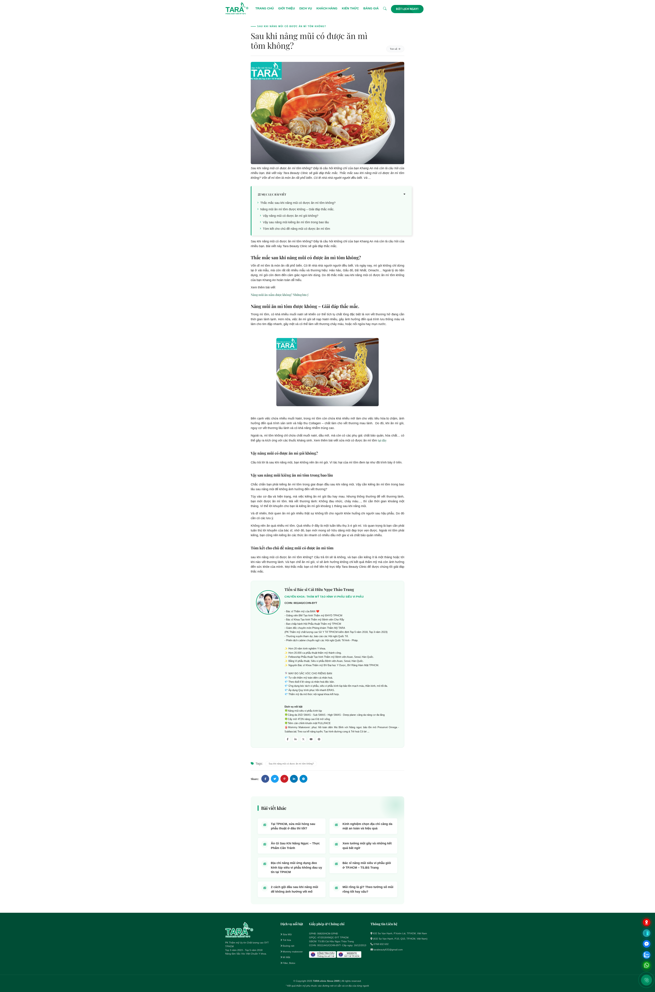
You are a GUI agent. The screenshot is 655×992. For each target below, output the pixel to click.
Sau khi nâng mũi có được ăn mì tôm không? (291, 763)
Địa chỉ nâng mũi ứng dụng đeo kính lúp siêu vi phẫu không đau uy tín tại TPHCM (296, 867)
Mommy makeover (293, 951)
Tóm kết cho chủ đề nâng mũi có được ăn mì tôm (296, 228)
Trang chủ (264, 8)
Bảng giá (371, 8)
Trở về (393, 49)
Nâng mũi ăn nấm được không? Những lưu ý (280, 295)
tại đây (382, 440)
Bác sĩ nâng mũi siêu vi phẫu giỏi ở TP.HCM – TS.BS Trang (367, 865)
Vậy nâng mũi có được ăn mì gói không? (290, 215)
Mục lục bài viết (273, 194)
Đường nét (288, 945)
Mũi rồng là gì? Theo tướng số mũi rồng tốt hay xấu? (368, 889)
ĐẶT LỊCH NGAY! (407, 8)
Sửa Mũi (287, 934)
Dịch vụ (305, 8)
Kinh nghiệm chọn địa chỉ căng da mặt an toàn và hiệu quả (367, 826)
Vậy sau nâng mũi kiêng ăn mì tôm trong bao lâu (296, 222)
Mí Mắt (286, 957)
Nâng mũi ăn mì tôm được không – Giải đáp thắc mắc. (297, 209)
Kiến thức (350, 8)
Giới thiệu (286, 8)
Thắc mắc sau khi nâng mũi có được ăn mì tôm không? (298, 203)
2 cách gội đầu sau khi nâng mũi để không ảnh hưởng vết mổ (294, 889)
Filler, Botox (289, 963)
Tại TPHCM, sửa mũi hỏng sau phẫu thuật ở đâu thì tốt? (293, 826)
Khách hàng (326, 8)
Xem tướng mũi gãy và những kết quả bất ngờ (367, 846)
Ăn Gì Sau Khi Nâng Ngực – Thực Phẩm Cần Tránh (295, 846)
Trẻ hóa (287, 940)
